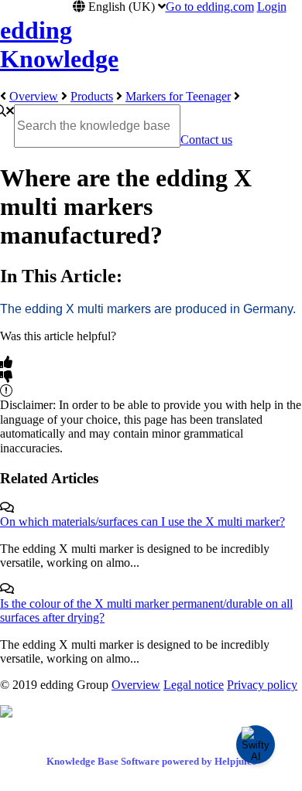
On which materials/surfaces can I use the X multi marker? (142, 521)
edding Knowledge (59, 44)
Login (272, 6)
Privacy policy (262, 684)
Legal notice (193, 684)
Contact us (206, 139)
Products (91, 96)
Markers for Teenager (178, 96)
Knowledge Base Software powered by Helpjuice (151, 761)
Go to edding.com (210, 6)
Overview (33, 96)
